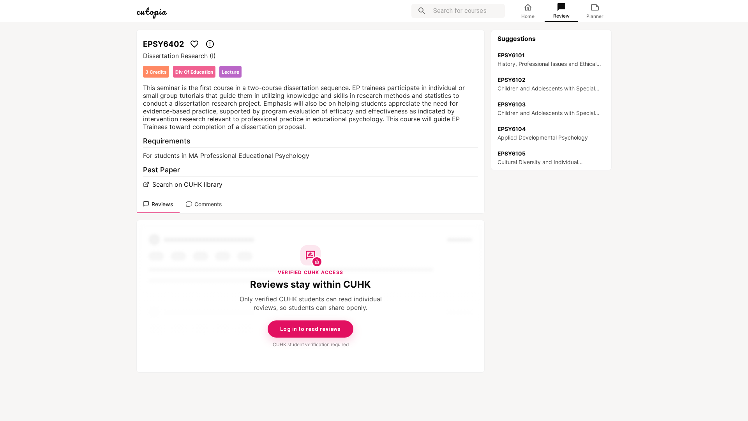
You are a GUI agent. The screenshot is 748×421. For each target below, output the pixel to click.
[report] (210, 44)
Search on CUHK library (187, 184)
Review (561, 16)
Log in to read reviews (310, 329)
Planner (594, 16)
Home (528, 16)
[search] (422, 11)
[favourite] (194, 44)
